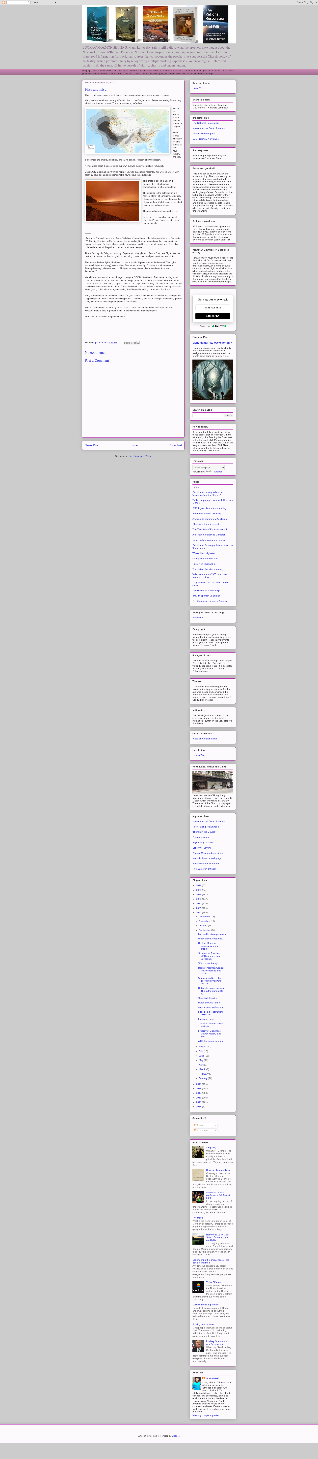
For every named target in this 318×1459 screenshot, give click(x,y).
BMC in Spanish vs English (206, 595)
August (203, 1046)
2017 (199, 1093)
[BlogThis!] (128, 342)
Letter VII (197, 88)
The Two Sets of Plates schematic (210, 529)
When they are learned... (211, 938)
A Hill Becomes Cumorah (211, 1041)
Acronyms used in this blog (206, 513)
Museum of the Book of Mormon (209, 128)
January (203, 1078)
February (204, 1073)
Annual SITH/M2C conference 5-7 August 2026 (218, 1195)
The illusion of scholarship (206, 590)
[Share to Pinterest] (138, 342)
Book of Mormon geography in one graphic (208, 946)
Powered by (205, 326)
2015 (199, 1102)
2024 (199, 894)
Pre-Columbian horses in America (210, 601)
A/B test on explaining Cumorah (209, 534)
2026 (199, 885)
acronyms (197, 617)
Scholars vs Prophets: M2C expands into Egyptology (209, 956)
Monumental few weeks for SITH (212, 342)
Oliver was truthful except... (206, 524)
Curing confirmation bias (205, 558)
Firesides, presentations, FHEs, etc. (211, 1013)
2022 (199, 903)
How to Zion (198, 755)
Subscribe (212, 316)
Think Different (214, 1282)
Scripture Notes (200, 837)
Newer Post (92, 445)
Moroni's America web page (206, 858)
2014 (199, 1106)
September (205, 930)
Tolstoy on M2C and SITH (205, 564)
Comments (202, 1130)
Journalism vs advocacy (210, 1007)
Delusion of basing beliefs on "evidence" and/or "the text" (207, 493)
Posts (199, 1125)
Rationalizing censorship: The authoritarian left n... (211, 991)
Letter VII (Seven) (201, 847)
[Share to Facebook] (134, 342)
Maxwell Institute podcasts (212, 934)
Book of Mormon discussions (207, 853)
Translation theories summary (208, 569)
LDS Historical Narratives (205, 138)
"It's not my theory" (208, 963)
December (205, 916)
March (202, 1069)
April (201, 1064)
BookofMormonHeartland (205, 863)
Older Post (175, 445)
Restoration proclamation (205, 826)
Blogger (175, 1436)
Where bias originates (203, 553)
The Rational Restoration (205, 123)
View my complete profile (205, 1415)
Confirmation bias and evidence (209, 540)
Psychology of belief (202, 842)
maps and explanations (204, 738)
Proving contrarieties (203, 1324)
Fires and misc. (206, 1019)
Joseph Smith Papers (203, 133)
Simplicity (211, 1147)
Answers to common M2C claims (209, 519)
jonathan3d (212, 1378)
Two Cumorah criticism (204, 868)
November (205, 921)
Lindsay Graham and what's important (217, 1342)
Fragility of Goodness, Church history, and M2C (209, 1033)
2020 (199, 912)
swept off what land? (209, 1002)
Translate (217, 471)
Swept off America (207, 998)
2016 (199, 1097)
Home (134, 445)
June (202, 1055)
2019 (199, 1084)
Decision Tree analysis (218, 1170)
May (201, 1060)
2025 (199, 890)
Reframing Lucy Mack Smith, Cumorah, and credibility (217, 1237)
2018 (199, 1088)
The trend (197, 1217)
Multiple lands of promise (205, 1304)
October (203, 925)
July (201, 1051)
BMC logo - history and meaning (209, 508)
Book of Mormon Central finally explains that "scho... (211, 970)
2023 (199, 899)
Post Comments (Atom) (140, 456)
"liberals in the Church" (204, 831)
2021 (199, 908)
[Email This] (125, 342)
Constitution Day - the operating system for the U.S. (210, 981)
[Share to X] (131, 342)
